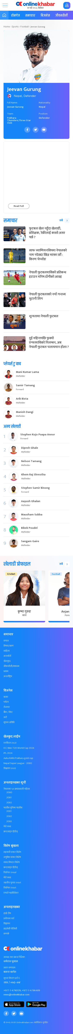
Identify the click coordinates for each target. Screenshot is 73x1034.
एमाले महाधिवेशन (11, 893)
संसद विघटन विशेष (12, 862)
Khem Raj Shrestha (33, 474)
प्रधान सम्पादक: (10, 967)
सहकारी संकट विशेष (12, 852)
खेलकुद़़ (7, 661)
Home (7, 26)
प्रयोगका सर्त (9, 918)
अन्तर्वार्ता (7, 656)
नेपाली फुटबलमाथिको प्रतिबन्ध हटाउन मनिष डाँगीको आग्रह (47, 274)
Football (24, 26)
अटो (5, 717)
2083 (9, 821)
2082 (9, 802)
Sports (15, 26)
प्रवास (6, 671)
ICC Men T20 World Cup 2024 (19, 748)
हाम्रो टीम (7, 913)
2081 (9, 797)
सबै (61, 220)
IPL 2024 (8, 753)
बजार (6, 697)
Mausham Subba (31, 514)
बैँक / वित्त (8, 712)
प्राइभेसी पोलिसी (10, 928)
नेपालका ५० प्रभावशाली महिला (17, 789)
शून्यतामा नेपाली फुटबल (43, 316)
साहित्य (7, 651)
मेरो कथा (7, 826)
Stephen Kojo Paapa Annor (37, 434)
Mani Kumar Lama (27, 372)
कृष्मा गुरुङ (24, 611)
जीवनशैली (61, 15)
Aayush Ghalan (30, 501)
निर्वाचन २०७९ (10, 888)
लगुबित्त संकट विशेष (12, 857)
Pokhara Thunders (12, 119)
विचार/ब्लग (8, 646)
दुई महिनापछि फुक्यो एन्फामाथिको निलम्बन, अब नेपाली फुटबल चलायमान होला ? (49, 342)
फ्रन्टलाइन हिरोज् (11, 831)
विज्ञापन (7, 923)
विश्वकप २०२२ (10, 768)
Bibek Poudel (29, 528)
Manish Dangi (24, 412)
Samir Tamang (25, 385)
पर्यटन (6, 702)
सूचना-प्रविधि (9, 722)
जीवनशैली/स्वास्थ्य (11, 666)
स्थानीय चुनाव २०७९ (12, 882)
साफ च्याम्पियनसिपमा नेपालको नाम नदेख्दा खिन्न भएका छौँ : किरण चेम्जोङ (48, 255)
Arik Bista (22, 398)
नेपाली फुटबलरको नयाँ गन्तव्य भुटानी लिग (47, 296)
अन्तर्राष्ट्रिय (8, 676)
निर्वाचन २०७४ (10, 872)
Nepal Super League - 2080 (18, 763)
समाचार (30, 15)
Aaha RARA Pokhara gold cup (18, 758)
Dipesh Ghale (29, 448)
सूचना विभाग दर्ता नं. (12, 978)
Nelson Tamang (31, 461)
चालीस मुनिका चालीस (13, 807)
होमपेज (15, 15)
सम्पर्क (6, 934)
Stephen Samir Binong (35, 488)
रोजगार (7, 707)
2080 (9, 792)
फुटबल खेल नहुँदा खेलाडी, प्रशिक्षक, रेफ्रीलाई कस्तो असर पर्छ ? (47, 233)
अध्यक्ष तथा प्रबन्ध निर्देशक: (14, 957)
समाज (6, 641)
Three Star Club (19, 121)
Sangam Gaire (30, 541)
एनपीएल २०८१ (10, 743)
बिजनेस (45, 15)
